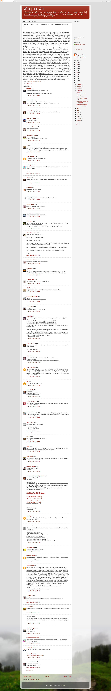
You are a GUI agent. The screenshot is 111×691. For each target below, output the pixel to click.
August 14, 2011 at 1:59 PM (33, 95)
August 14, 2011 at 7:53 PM (33, 199)
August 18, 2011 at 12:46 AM (33, 471)
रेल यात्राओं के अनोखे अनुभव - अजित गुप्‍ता (82, 102)
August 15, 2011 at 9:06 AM (33, 311)
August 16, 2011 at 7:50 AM (33, 441)
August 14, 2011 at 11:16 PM (33, 275)
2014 (77, 76)
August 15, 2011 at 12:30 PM (33, 406)
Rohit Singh (30, 456)
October (79, 88)
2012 (77, 80)
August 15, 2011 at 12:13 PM (33, 396)
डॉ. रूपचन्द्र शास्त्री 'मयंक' (32, 296)
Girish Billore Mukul (32, 135)
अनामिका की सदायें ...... (31, 401)
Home (47, 676)
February (79, 118)
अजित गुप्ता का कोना (31, 367)
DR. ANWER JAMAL (31, 213)
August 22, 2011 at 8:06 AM (33, 551)
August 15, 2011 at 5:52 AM (33, 291)
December (79, 84)
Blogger (64, 685)
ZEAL (28, 446)
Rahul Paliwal (30, 422)
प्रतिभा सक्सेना (30, 221)
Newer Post (27, 676)
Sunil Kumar (30, 100)
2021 (77, 62)
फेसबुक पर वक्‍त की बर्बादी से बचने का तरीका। (35, 655)
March (78, 116)
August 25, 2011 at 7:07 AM (33, 602)
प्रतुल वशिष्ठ (29, 316)
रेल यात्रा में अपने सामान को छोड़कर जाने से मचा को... (82, 105)
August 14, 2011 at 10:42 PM (33, 255)
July (78, 108)
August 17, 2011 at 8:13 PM (33, 461)
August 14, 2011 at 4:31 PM (33, 140)
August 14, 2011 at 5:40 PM (33, 173)
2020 (77, 64)
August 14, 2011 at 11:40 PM (33, 283)
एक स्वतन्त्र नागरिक (31, 555)
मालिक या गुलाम (30, 83)
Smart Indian (30, 196)
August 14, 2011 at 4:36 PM (33, 152)
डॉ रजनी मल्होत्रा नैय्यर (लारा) (33, 637)
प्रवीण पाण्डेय (29, 187)
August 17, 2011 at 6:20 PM (33, 451)
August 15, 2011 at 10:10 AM (33, 338)
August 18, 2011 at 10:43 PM (33, 511)
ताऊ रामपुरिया (29, 165)
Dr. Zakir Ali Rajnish (32, 647)
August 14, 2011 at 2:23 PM (33, 105)
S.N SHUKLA (30, 389)
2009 (77, 124)
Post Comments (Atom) (35, 679)
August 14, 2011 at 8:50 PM (33, 228)
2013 (77, 78)
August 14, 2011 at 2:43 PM (33, 113)
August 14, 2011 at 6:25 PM (33, 183)
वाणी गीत (28, 436)
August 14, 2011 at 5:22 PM (33, 160)
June (78, 110)
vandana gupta (30, 110)
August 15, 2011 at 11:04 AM (33, 385)
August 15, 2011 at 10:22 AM (33, 351)
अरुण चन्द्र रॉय (30, 516)
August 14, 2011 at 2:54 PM (33, 122)
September (79, 90)
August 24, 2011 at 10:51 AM (33, 590)
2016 (77, 72)
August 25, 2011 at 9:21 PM (33, 612)
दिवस (28, 145)
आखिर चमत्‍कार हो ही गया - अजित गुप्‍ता (82, 94)
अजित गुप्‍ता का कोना (34, 8)
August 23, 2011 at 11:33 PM (33, 561)
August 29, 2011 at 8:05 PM (33, 643)
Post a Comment (29, 670)
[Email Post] (45, 81)
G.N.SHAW (29, 411)
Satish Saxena (30, 547)
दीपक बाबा (29, 88)
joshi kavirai (30, 595)
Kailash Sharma (31, 204)
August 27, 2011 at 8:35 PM (33, 623)
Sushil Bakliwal (30, 606)
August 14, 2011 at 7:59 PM (33, 208)
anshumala (29, 268)
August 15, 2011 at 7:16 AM (33, 301)
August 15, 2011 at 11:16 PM (33, 432)
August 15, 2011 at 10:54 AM (33, 376)
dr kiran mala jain (31, 628)
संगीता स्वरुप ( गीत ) (31, 343)
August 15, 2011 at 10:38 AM (33, 362)
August (78, 92)
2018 (77, 68)
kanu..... (29, 525)
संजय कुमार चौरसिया (31, 118)
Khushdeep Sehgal (31, 232)
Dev (27, 381)
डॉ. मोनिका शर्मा (30, 288)
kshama (29, 177)
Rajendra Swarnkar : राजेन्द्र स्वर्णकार (35, 476)
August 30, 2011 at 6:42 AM (33, 657)
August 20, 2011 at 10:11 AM (33, 542)
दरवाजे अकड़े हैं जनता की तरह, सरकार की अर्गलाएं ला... (82, 98)
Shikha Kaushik (31, 156)
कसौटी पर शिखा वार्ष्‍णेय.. (32, 654)
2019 (77, 66)
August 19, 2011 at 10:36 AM (33, 521)
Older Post (67, 676)
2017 (77, 70)
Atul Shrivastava (31, 466)
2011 (77, 82)
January (79, 120)
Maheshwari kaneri (31, 126)
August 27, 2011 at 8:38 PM (33, 633)
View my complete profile (80, 57)
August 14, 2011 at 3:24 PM (33, 130)
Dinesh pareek (30, 565)
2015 (77, 74)
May (78, 112)
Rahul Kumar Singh (31, 259)
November (79, 86)
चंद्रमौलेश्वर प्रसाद (31, 279)
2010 (77, 123)
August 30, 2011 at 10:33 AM (33, 667)
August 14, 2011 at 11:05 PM (33, 263)
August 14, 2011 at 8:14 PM (33, 216)
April (78, 114)
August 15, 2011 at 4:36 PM (33, 417)
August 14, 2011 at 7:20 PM (33, 191)
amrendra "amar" (31, 661)
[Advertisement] (81, 135)
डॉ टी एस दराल (30, 306)
